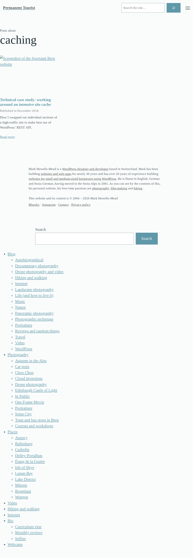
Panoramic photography (34, 313)
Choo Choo (24, 372)
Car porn (22, 366)
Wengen (21, 497)
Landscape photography (34, 289)
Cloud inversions (29, 378)
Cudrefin (22, 449)
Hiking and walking (31, 277)
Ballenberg (24, 443)
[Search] (174, 8)
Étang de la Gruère (30, 461)
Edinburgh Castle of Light (36, 390)
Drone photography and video (39, 271)
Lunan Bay (24, 473)
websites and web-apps (56, 174)
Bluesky (34, 205)
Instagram (49, 205)
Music (20, 301)
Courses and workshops (34, 426)
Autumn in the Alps (31, 360)
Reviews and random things (37, 331)
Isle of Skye (24, 467)
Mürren (21, 485)
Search (40, 229)
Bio (10, 520)
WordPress (23, 349)
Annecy (21, 437)
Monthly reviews (28, 532)
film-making (119, 188)
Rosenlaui (23, 491)
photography (100, 188)
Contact (63, 205)
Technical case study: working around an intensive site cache (25, 102)
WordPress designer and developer (85, 169)
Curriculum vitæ (28, 526)
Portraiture (23, 325)
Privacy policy (81, 205)
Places (13, 432)
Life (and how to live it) (34, 295)
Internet (21, 283)
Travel (20, 337)
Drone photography (31, 384)
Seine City (23, 414)
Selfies (20, 538)
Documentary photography (36, 266)
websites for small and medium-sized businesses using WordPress (72, 179)
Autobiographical (29, 260)
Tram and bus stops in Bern (37, 420)
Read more (7, 137)
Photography (18, 354)
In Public (22, 396)
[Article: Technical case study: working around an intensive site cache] (29, 75)
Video (20, 343)
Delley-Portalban (28, 455)
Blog (11, 254)
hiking (138, 188)
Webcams (15, 544)
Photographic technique (34, 319)
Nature (20, 307)
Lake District (25, 479)
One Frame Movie (29, 402)
